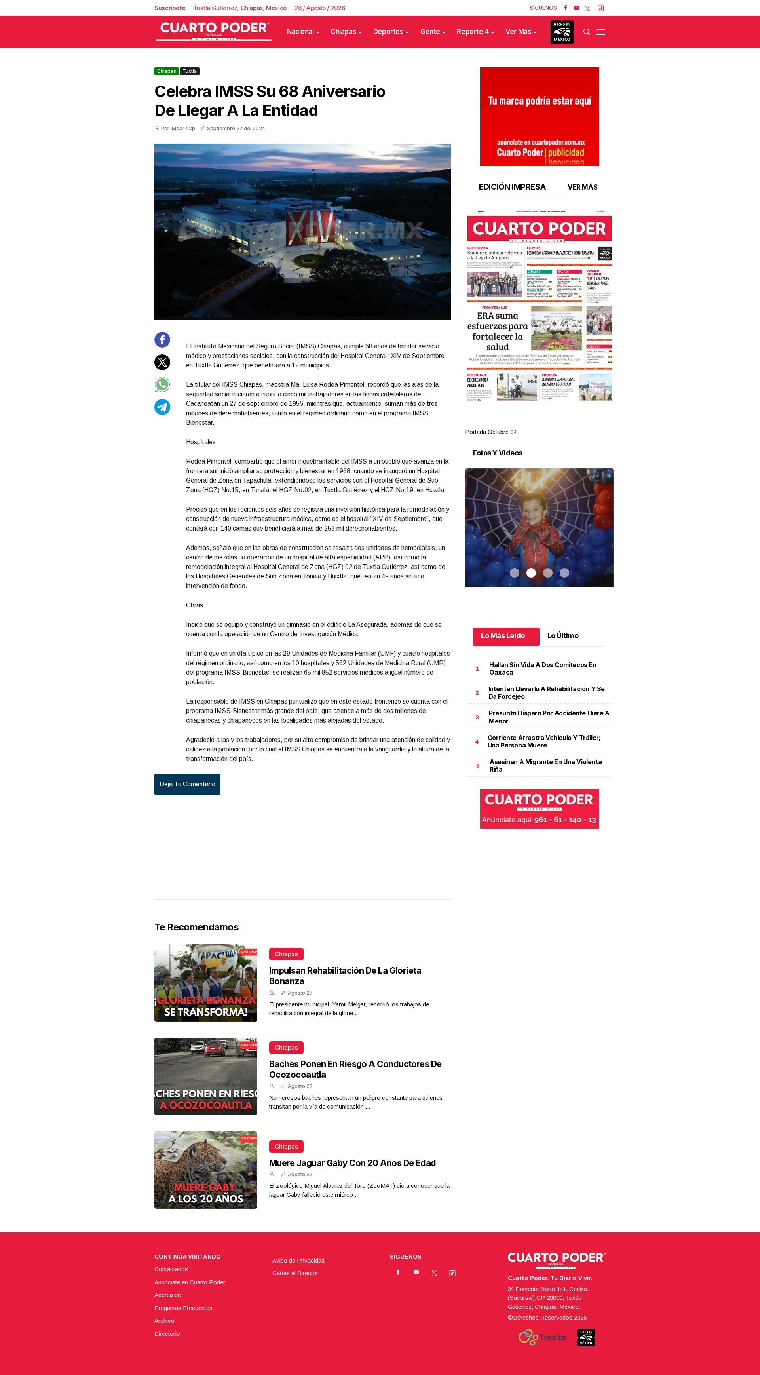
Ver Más (518, 32)
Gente (430, 32)
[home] (213, 32)
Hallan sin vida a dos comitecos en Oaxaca (542, 668)
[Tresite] (542, 1337)
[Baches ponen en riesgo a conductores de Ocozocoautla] (205, 1076)
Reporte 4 (472, 32)
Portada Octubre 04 (491, 431)
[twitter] (587, 8)
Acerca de (167, 1294)
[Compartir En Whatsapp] (162, 390)
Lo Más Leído (503, 635)
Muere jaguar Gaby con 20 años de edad (352, 1163)
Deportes (388, 32)
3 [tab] (548, 422)
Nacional (300, 32)
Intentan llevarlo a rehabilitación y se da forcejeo (546, 692)
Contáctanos (171, 1269)
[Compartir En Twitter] (162, 367)
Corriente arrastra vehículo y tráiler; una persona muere (544, 741)
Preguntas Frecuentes (183, 1308)
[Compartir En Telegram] (162, 412)
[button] (539, 305)
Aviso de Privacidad (298, 1260)
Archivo (164, 1320)
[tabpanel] (539, 323)
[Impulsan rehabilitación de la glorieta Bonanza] (205, 983)
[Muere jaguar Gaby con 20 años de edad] (205, 1170)
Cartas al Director (295, 1273)
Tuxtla (189, 71)
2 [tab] (531, 422)
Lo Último (563, 635)
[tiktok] (601, 8)
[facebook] (565, 8)
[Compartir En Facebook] (162, 345)
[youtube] (576, 8)
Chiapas (343, 32)
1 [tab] (514, 422)
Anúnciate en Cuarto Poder (189, 1282)
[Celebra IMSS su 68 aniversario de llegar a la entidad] (302, 232)
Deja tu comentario (187, 784)
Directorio (167, 1333)
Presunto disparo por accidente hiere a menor (549, 717)
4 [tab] (564, 422)
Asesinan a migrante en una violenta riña (546, 765)
